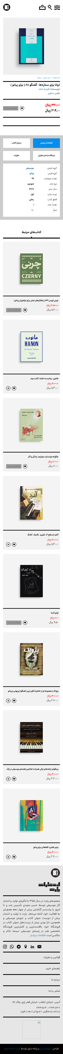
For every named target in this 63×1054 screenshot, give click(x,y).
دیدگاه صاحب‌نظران (46, 155)
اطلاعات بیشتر (46, 143)
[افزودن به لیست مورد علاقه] (25, 310)
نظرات (16, 155)
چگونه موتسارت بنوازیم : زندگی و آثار (43, 456)
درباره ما (55, 980)
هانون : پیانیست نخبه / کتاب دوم (44, 378)
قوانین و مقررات (51, 957)
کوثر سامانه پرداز (12, 1048)
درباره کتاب (16, 143)
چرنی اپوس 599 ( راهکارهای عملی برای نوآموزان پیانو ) (36, 300)
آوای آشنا (54, 613)
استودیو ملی (46, 1048)
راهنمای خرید (53, 969)
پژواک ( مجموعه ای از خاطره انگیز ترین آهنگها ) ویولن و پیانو (33, 691)
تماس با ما (54, 991)
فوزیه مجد (43, 89)
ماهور (51, 93)
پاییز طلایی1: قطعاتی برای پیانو (45, 847)
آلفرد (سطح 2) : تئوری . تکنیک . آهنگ (42, 534)
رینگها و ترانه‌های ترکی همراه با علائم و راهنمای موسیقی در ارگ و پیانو (29, 769)
